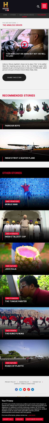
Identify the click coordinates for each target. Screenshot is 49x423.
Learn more (31, 415)
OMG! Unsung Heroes (26, 15)
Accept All (8, 419)
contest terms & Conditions (24, 383)
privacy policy (10, 382)
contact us (37, 382)
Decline (19, 419)
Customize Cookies (34, 419)
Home (5, 15)
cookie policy (24, 382)
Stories (13, 15)
